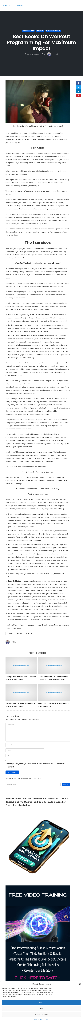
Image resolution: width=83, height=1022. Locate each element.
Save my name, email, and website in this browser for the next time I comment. (36, 765)
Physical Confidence (53, 31)
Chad (15, 642)
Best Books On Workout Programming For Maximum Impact (41, 42)
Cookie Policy (38, 1019)
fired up (29, 633)
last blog (14, 133)
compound (10, 633)
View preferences (41, 1014)
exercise (20, 633)
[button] (80, 984)
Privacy (45, 1019)
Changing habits (28, 31)
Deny (41, 1008)
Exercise (40, 31)
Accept (41, 1002)
